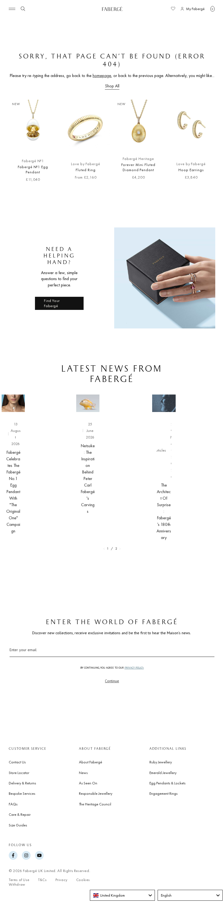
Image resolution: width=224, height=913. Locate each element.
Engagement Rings (163, 793)
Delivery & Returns (22, 783)
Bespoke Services (22, 793)
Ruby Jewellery (160, 762)
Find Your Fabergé (52, 303)
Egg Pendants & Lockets (167, 783)
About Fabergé (90, 762)
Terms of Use (19, 880)
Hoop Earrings (191, 169)
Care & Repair (20, 814)
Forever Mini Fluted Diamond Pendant (138, 167)
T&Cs (42, 880)
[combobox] (122, 895)
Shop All (112, 86)
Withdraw (17, 884)
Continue (112, 680)
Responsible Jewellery (95, 793)
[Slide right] (211, 143)
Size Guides (18, 825)
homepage (102, 75)
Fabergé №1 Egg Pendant (33, 169)
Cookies (83, 880)
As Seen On (88, 783)
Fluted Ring (86, 169)
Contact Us (17, 762)
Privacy (61, 880)
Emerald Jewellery (162, 772)
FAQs (13, 804)
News (83, 772)
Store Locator (19, 772)
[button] (212, 9)
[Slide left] (13, 143)
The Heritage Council (95, 804)
